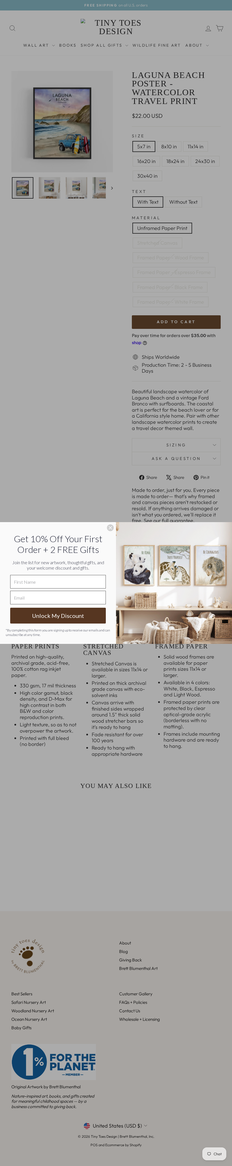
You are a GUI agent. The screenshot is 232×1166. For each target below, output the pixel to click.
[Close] (110, 527)
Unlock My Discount (58, 615)
